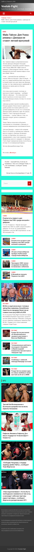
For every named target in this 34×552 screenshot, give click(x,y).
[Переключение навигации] (3, 13)
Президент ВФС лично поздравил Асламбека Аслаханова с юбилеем (20, 265)
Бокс (4, 31)
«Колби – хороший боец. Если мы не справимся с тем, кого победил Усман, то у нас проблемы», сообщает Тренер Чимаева (18, 164)
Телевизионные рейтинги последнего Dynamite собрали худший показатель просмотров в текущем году (21, 348)
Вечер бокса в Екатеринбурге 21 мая (18, 173)
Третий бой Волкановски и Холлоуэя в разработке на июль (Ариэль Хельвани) (15, 406)
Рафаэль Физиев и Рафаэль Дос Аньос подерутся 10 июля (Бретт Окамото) (15, 436)
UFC (4, 381)
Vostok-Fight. (9, 6)
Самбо (5, 215)
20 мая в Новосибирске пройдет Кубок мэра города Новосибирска (20, 253)
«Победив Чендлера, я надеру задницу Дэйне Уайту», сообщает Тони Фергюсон (16, 465)
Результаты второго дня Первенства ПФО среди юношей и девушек (20, 242)
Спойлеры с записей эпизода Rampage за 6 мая (21, 360)
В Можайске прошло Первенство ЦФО (19, 275)
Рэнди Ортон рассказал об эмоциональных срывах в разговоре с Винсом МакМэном (20, 335)
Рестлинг (6, 303)
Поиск (29, 183)
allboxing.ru (12, 152)
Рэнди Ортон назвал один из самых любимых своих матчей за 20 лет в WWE (21, 373)
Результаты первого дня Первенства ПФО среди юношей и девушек (16, 220)
